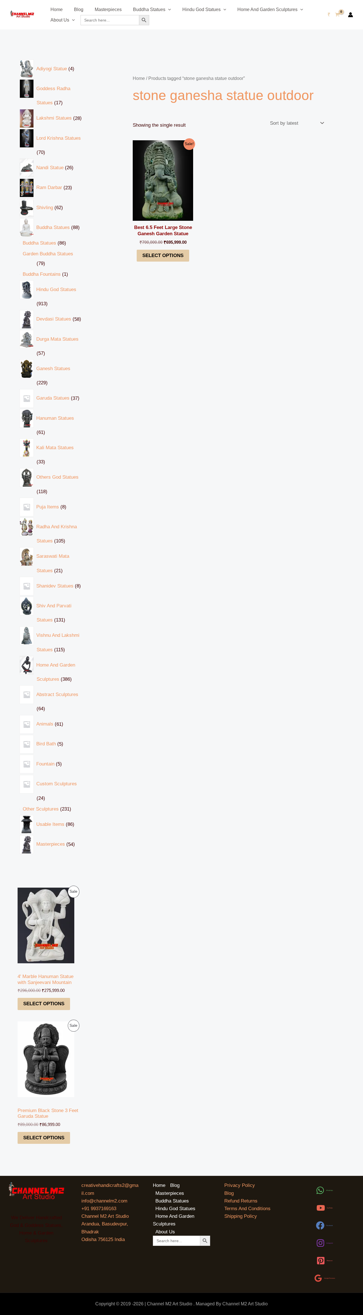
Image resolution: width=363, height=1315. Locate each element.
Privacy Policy (239, 1185)
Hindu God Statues (201, 9)
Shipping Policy (240, 1216)
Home (56, 9)
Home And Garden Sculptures (267, 9)
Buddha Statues (149, 9)
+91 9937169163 (98, 1208)
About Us (59, 20)
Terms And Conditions (247, 1208)
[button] (168, 9)
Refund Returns (241, 1201)
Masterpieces (108, 9)
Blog (78, 9)
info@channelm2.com (104, 1201)
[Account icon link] (350, 14)
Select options (43, 1003)
